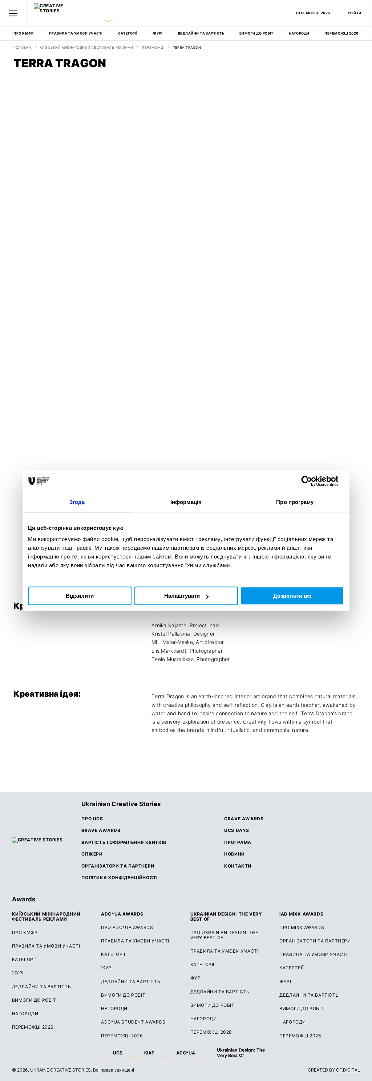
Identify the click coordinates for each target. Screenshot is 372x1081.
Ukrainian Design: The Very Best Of (241, 1052)
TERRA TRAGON (187, 47)
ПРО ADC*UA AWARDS (127, 927)
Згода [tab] (77, 502)
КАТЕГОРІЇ (127, 33)
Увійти (354, 13)
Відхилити (80, 596)
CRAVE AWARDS (243, 818)
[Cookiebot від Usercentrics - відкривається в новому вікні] (312, 481)
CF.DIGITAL (348, 1070)
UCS (117, 1053)
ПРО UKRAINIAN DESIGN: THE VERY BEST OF (224, 935)
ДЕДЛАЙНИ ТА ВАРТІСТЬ (201, 33)
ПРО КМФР (23, 33)
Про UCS (92, 818)
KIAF (149, 1053)
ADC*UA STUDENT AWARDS (133, 1022)
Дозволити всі (292, 596)
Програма (237, 842)
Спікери (91, 854)
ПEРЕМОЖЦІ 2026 (313, 13)
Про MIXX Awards (301, 927)
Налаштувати (182, 596)
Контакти (237, 866)
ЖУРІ (157, 33)
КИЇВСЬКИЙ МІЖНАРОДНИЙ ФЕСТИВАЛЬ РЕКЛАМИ (86, 47)
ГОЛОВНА (22, 47)
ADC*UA (185, 1053)
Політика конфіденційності (119, 877)
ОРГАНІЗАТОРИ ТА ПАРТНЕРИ (315, 941)
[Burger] (13, 13)
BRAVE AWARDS (100, 830)
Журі (107, 967)
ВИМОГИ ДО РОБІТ (256, 33)
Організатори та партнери (117, 866)
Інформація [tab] (186, 502)
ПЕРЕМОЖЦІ (153, 47)
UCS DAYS (236, 830)
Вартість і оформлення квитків (123, 842)
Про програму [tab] (295, 502)
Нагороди (299, 33)
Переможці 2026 (122, 1035)
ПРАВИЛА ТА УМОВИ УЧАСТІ (76, 33)
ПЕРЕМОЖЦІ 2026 (341, 33)
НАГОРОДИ (292, 1022)
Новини (234, 854)
